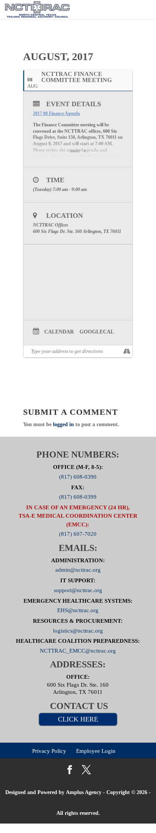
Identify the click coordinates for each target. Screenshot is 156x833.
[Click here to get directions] (127, 351)
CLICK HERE (78, 719)
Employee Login (95, 751)
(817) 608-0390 (78, 476)
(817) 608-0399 (78, 497)
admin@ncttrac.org (78, 570)
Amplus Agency (83, 792)
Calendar (59, 332)
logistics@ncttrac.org (78, 630)
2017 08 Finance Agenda (56, 113)
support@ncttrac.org (78, 590)
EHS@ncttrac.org (77, 610)
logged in (63, 424)
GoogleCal (97, 332)
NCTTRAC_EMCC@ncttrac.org (78, 651)
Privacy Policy (49, 751)
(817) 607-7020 (78, 534)
